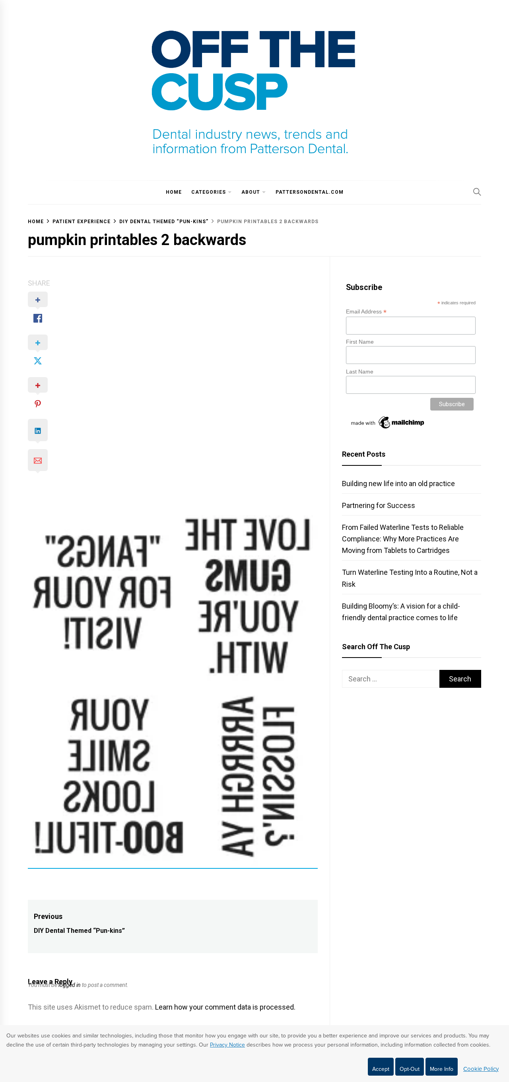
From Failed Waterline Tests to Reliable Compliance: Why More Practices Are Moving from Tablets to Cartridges (403, 539)
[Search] (477, 192)
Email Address (366, 311)
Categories (208, 192)
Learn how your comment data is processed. (225, 1007)
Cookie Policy (481, 1068)
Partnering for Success (378, 505)
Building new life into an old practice (398, 483)
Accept (380, 1069)
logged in (69, 985)
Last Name (359, 371)
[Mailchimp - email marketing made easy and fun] (388, 428)
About (250, 192)
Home (174, 192)
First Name (360, 342)
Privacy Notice (227, 1044)
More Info (441, 1069)
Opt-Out (410, 1069)
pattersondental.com (310, 192)
